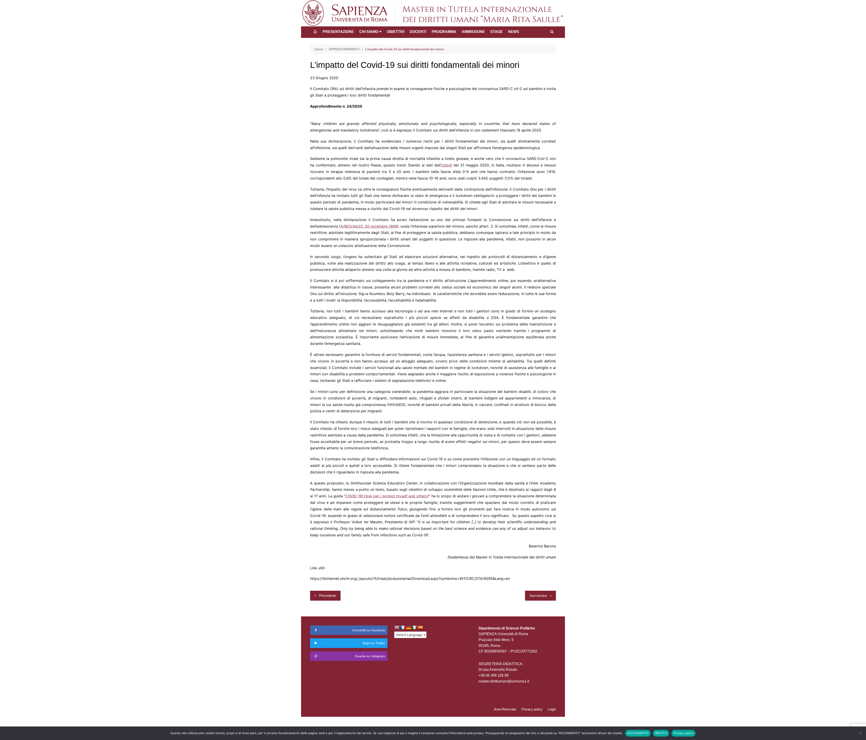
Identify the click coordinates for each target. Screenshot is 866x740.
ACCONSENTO (638, 733)
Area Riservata (505, 709)
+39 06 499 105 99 (494, 675)
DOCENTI (418, 32)
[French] (402, 627)
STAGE (496, 32)
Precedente (327, 595)
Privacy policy (532, 709)
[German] (408, 627)
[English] (397, 627)
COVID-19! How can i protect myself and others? (387, 496)
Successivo (538, 595)
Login (552, 709)
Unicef (446, 165)
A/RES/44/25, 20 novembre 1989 (369, 226)
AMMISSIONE (473, 32)
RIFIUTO (661, 733)
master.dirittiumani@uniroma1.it (504, 681)
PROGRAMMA (444, 32)
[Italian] (414, 627)
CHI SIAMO (368, 32)
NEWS (513, 32)
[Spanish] (420, 627)
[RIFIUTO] (860, 733)
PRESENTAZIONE (338, 32)
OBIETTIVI (395, 32)
